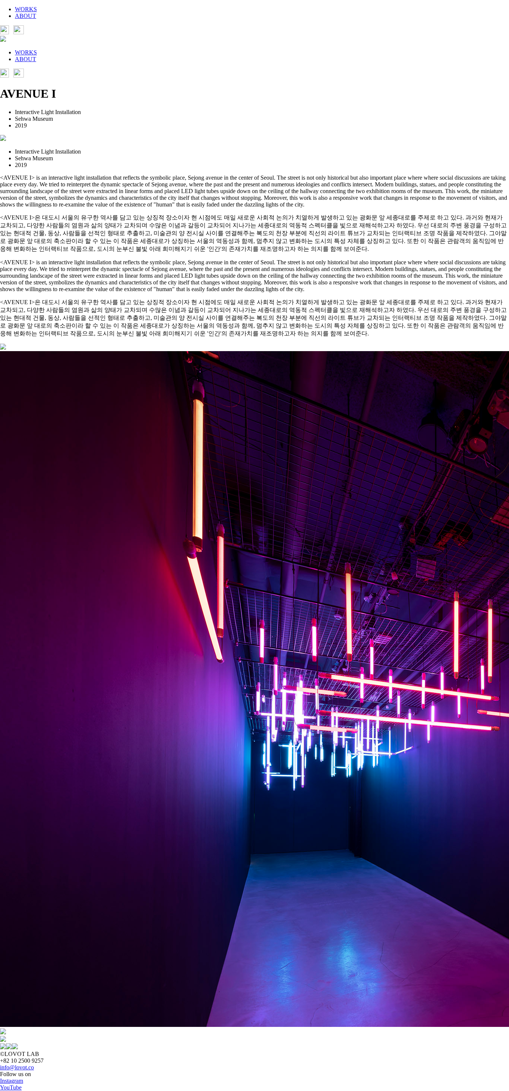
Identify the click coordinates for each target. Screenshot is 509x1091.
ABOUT (25, 16)
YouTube (11, 1087)
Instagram (11, 1081)
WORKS (26, 9)
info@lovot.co (17, 1067)
